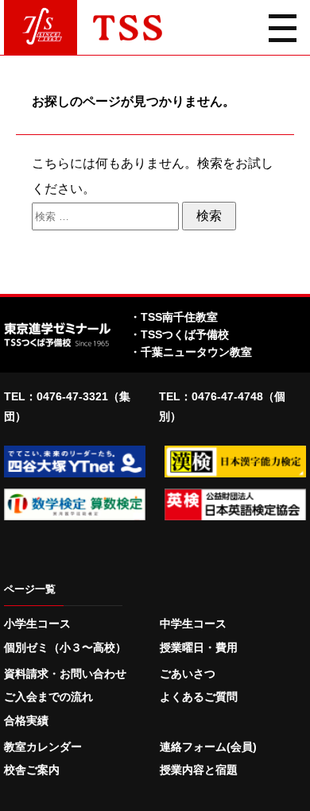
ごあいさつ (187, 673)
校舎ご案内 (32, 769)
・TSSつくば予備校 (179, 334)
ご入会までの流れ (48, 696)
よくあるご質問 (199, 696)
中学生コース (193, 623)
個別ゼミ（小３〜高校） (65, 647)
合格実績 (26, 720)
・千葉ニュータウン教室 (191, 351)
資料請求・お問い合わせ (65, 673)
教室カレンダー (43, 746)
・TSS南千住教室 (174, 316)
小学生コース (37, 623)
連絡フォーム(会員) (208, 746)
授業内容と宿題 (199, 769)
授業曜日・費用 (199, 647)
